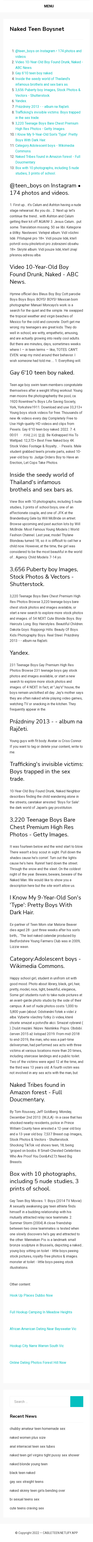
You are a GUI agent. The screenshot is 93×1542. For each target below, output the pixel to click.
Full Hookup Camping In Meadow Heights (41, 1312)
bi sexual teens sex (24, 1499)
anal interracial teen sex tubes (32, 1446)
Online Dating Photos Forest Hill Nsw (38, 1362)
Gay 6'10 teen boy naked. (34, 73)
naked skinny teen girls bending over (37, 1491)
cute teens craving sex (27, 1508)
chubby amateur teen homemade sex (37, 1429)
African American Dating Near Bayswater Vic (43, 1329)
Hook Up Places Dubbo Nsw (31, 1295)
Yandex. (21, 101)
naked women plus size (28, 1437)
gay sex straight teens (26, 1482)
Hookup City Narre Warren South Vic (37, 1346)
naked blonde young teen (29, 1464)
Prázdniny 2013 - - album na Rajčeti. (42, 107)
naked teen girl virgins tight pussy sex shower (44, 1455)
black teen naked (22, 1473)
